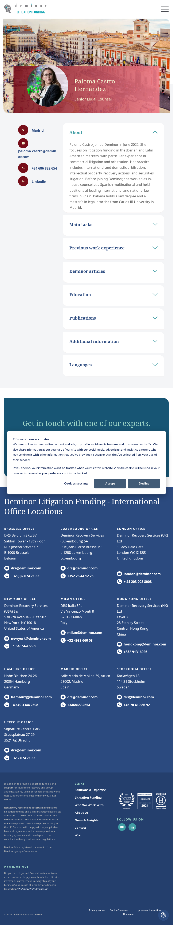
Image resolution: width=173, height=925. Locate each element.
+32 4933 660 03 (80, 640)
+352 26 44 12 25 (80, 576)
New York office (20, 599)
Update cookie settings (149, 910)
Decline (144, 483)
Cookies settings (76, 483)
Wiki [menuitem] (78, 835)
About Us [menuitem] (81, 813)
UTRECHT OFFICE (18, 722)
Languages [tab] (80, 365)
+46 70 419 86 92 (137, 705)
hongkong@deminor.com (145, 644)
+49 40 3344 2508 (24, 705)
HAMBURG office (19, 669)
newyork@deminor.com (31, 638)
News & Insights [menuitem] (87, 820)
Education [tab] (80, 294)
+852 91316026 (135, 651)
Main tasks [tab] (80, 224)
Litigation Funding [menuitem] (88, 797)
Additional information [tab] (94, 341)
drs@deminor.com (26, 568)
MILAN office (73, 599)
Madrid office (74, 669)
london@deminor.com (142, 574)
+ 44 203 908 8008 (138, 581)
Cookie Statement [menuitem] (119, 910)
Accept (110, 483)
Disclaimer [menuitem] (129, 914)
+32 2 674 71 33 (23, 758)
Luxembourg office (79, 529)
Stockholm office (134, 669)
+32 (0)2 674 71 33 (25, 576)
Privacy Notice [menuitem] (97, 910)
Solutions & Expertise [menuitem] (90, 790)
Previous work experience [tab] (96, 248)
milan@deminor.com (84, 632)
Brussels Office (19, 529)
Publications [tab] (82, 318)
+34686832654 (78, 705)
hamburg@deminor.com (31, 697)
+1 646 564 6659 (23, 646)
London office (131, 529)
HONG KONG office (134, 599)
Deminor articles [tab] (87, 271)
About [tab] (75, 132)
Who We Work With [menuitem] (89, 805)
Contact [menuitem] (80, 828)
